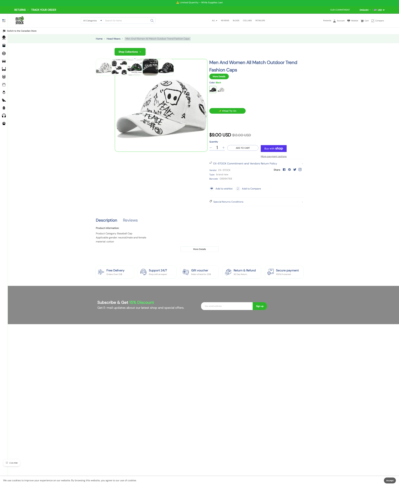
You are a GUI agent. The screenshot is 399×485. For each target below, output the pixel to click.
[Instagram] (300, 169)
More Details (219, 76)
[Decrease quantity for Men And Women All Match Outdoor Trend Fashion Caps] (210, 147)
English (364, 10)
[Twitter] (294, 169)
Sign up (260, 306)
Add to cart (243, 148)
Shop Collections (128, 51)
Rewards (327, 20)
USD (379, 10)
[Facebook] (284, 169)
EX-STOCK (224, 170)
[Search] (152, 20)
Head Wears (113, 38)
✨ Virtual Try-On (227, 110)
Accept (390, 480)
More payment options (274, 156)
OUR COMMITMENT (340, 9)
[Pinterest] (289, 169)
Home (99, 38)
